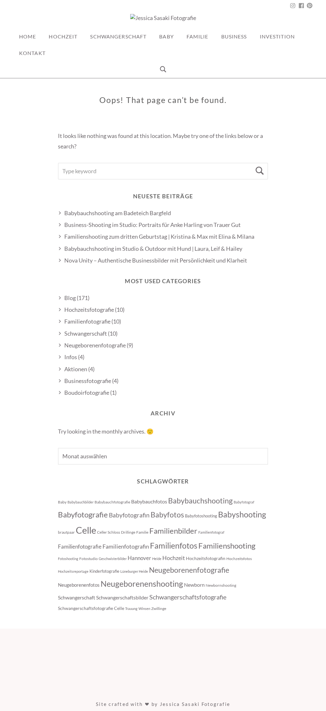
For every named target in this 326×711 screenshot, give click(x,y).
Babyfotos (167, 514)
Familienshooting (226, 545)
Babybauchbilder (80, 502)
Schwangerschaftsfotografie (187, 597)
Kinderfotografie (104, 571)
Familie (198, 36)
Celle (86, 530)
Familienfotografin (126, 546)
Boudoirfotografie (86, 392)
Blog (70, 297)
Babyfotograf (244, 502)
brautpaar (66, 532)
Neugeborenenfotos (79, 585)
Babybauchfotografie (112, 502)
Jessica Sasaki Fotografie (195, 704)
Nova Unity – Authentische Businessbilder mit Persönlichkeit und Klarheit (155, 260)
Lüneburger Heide (134, 571)
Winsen (144, 608)
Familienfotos (173, 545)
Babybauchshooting (200, 500)
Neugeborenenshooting (142, 583)
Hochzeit (63, 36)
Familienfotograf (211, 532)
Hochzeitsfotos (239, 558)
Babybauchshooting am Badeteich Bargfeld (118, 212)
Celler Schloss (108, 532)
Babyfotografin (129, 515)
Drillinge (128, 532)
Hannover (139, 558)
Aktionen (75, 369)
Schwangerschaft (118, 36)
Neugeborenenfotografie (95, 345)
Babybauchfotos (149, 501)
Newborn (194, 585)
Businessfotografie (87, 380)
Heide (156, 559)
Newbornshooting (221, 585)
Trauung (131, 608)
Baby (166, 36)
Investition (277, 36)
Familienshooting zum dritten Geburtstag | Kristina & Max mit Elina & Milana (159, 236)
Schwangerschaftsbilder (122, 597)
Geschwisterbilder (113, 559)
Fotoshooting (68, 559)
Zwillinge (158, 608)
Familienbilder (173, 530)
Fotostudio (88, 558)
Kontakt (32, 53)
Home (27, 36)
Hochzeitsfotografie (89, 309)
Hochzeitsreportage (73, 571)
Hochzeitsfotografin (205, 558)
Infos (70, 356)
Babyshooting (242, 514)
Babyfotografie (83, 514)
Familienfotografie (87, 321)
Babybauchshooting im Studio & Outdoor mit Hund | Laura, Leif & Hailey (153, 248)
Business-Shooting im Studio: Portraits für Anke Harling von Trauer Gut (152, 224)
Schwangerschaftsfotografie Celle (91, 608)
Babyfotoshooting (201, 515)
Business (234, 36)
